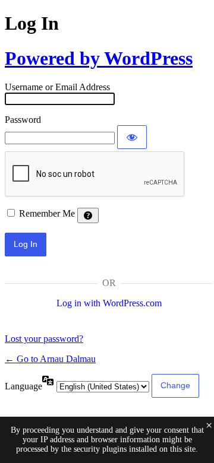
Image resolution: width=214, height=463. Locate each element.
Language (23, 386)
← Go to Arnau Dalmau (50, 359)
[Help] (88, 215)
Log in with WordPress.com (109, 303)
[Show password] (132, 137)
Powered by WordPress (99, 58)
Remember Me (47, 213)
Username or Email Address (57, 87)
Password (23, 120)
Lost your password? (44, 339)
